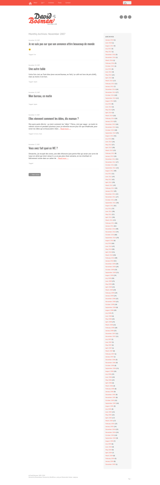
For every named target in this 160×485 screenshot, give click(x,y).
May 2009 (108, 284)
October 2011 (109, 200)
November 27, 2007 (34, 115)
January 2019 (109, 40)
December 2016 (110, 54)
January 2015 (109, 86)
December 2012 (110, 159)
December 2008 (110, 298)
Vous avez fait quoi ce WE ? (43, 148)
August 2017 (109, 46)
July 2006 (108, 374)
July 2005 (108, 409)
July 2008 (108, 313)
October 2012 (109, 165)
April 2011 (108, 217)
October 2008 (109, 304)
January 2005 (109, 426)
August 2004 (109, 441)
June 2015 (108, 72)
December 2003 (110, 464)
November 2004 (110, 432)
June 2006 (108, 377)
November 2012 (110, 162)
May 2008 (108, 319)
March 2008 (109, 325)
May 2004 (108, 450)
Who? (35, 3)
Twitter (129, 17)
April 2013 (108, 147)
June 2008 (108, 316)
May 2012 (108, 179)
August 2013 (109, 136)
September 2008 (110, 307)
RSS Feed (121, 17)
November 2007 (110, 336)
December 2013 (110, 124)
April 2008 (108, 322)
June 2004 (108, 447)
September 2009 (110, 272)
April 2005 (108, 418)
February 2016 (109, 63)
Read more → (65, 129)
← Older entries (35, 175)
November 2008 (110, 301)
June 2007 (108, 342)
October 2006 (109, 365)
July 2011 (108, 208)
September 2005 (110, 403)
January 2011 (109, 226)
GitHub (125, 17)
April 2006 (108, 383)
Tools (59, 3)
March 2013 (109, 150)
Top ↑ (129, 479)
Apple (35, 82)
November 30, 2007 (34, 40)
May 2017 (108, 52)
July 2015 (108, 69)
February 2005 (109, 424)
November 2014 (110, 92)
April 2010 (108, 252)
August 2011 (109, 205)
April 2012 (108, 182)
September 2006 (110, 368)
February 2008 (109, 328)
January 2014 (109, 121)
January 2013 (109, 156)
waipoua (75, 477)
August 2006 (109, 371)
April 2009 (108, 287)
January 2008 (109, 331)
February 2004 (109, 458)
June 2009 (108, 281)
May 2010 (108, 249)
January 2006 (109, 391)
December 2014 (110, 89)
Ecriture (36, 134)
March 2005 (109, 421)
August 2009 (109, 275)
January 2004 (109, 461)
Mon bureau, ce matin (40, 96)
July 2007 (108, 339)
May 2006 (108, 380)
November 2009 (110, 267)
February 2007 (109, 354)
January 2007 (109, 357)
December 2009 (110, 264)
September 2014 (110, 98)
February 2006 (109, 389)
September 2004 (110, 438)
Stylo (40, 134)
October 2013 (109, 130)
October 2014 (109, 95)
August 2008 (109, 310)
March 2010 (109, 255)
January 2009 (109, 296)
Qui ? (42, 3)
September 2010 (110, 238)
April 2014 (108, 112)
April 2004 (108, 453)
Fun (35, 54)
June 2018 (108, 43)
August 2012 (109, 171)
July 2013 (108, 139)
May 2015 (108, 75)
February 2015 (109, 83)
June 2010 (108, 246)
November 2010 (110, 232)
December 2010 (110, 229)
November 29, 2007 (34, 92)
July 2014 (108, 104)
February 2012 (109, 188)
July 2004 (108, 444)
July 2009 (108, 278)
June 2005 (108, 412)
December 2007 (110, 333)
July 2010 (108, 243)
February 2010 (109, 258)
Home (30, 3)
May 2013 (108, 145)
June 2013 (108, 142)
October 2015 (109, 66)
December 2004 (110, 429)
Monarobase (38, 477)
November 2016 (110, 57)
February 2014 (109, 118)
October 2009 (109, 269)
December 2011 (110, 194)
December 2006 (110, 360)
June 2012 (108, 176)
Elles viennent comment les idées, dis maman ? (54, 118)
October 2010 (109, 235)
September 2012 (110, 168)
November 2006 (110, 362)
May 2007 (108, 345)
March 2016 (109, 60)
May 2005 (108, 415)
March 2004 (109, 455)
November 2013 (110, 127)
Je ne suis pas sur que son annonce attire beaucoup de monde (62, 44)
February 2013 (109, 153)
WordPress (53, 477)
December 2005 (110, 394)
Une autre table (37, 69)
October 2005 (109, 400)
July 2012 (108, 174)
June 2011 (108, 211)
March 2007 (109, 351)
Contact (68, 3)
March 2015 (109, 81)
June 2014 (108, 107)
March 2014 (109, 115)
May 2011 (108, 214)
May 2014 (108, 110)
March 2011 (109, 220)
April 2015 (108, 78)
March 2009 (109, 290)
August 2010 (109, 240)
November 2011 (110, 197)
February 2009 (109, 293)
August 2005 (109, 406)
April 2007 (108, 348)
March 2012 (109, 185)
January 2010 (109, 261)
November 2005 (110, 397)
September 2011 (110, 203)
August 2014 (109, 101)
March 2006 (109, 386)
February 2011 (109, 223)
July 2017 (108, 49)
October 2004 (109, 435)
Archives (51, 3)
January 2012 (109, 191)
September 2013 (110, 133)
